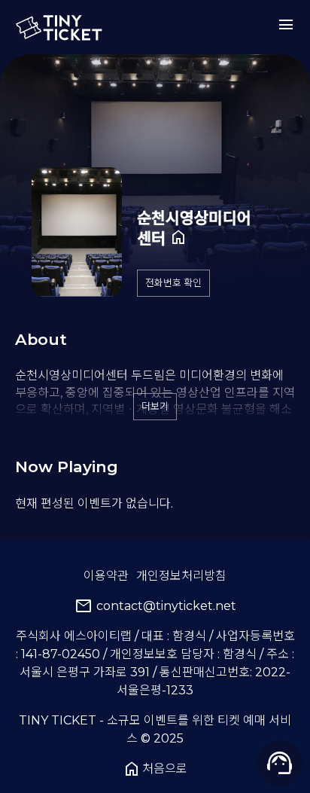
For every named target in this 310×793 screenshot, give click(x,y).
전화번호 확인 (173, 282)
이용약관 (106, 576)
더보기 (155, 406)
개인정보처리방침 (181, 576)
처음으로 (155, 769)
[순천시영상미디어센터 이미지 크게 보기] (77, 232)
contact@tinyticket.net (155, 606)
